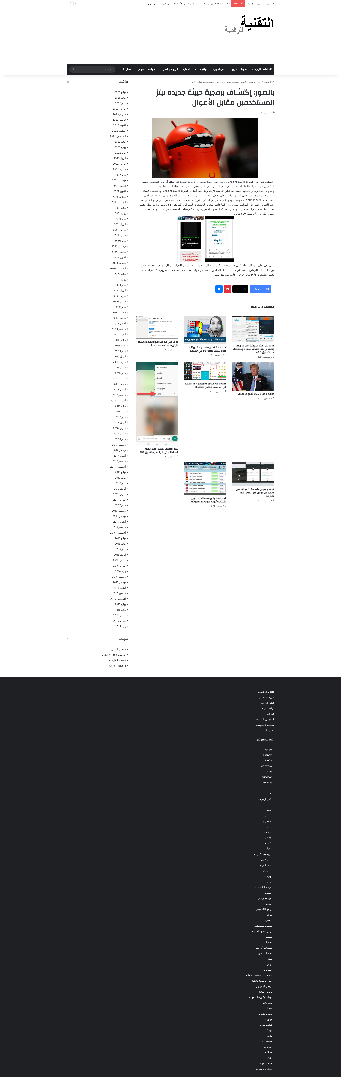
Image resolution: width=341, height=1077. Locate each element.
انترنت (269, 903)
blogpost (267, 755)
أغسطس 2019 (118, 334)
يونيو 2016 (120, 543)
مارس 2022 (119, 163)
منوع (269, 1057)
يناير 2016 (120, 571)
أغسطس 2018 (118, 400)
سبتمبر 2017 (119, 461)
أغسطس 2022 (118, 136)
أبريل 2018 (120, 422)
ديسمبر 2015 (119, 576)
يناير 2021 (120, 240)
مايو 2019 (120, 351)
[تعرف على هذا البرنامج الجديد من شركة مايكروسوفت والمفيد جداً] (157, 327)
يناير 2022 (120, 174)
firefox (268, 760)
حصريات (267, 969)
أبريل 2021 (120, 224)
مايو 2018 (120, 417)
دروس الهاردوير (264, 986)
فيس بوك (267, 1019)
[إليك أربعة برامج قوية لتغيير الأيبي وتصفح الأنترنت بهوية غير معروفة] (205, 478)
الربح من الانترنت (169, 69)
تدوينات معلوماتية (263, 925)
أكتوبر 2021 (119, 191)
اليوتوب (268, 892)
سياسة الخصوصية (145, 69)
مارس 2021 (119, 229)
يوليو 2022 (120, 141)
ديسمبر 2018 (119, 378)
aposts (268, 749)
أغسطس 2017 (118, 466)
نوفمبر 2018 (119, 384)
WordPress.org (117, 665)
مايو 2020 (120, 285)
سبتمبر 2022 (119, 130)
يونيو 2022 (120, 147)
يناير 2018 (120, 439)
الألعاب (268, 843)
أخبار (259, 81)
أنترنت (269, 810)
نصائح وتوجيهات (264, 1068)
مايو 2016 (120, 549)
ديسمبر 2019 (119, 312)
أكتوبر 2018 (119, 389)
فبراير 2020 (119, 301)
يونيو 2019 (120, 345)
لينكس (269, 1035)
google (268, 771)
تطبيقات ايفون (265, 953)
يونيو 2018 (120, 411)
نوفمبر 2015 (119, 582)
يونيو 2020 (120, 279)
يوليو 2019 (120, 340)
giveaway (266, 766)
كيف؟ (269, 1030)
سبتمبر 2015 (119, 593)
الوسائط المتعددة (263, 887)
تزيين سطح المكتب (262, 931)
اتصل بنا (127, 69)
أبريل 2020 (119, 290)
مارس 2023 (119, 108)
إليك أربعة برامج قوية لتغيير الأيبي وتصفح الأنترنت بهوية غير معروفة (208, 500)
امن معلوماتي (265, 898)
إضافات (268, 832)
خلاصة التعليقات (117, 660)
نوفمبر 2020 (119, 251)
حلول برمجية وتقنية (262, 980)
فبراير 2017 (119, 499)
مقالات (268, 1052)
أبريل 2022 (120, 158)
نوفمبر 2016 (119, 516)
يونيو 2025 (120, 97)
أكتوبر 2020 (119, 257)
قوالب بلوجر (265, 1024)
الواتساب (267, 881)
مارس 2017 (119, 494)
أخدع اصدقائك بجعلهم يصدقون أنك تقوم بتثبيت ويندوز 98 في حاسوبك (207, 349)
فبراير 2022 (119, 169)
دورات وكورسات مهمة (260, 997)
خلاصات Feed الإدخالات (113, 654)
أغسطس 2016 (118, 532)
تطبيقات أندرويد (239, 69)
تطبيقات (268, 942)
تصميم (269, 936)
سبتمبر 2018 (119, 395)
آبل (270, 788)
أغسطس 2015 (118, 598)
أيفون (269, 826)
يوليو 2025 (120, 92)
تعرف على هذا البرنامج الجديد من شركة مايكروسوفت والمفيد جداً (158, 344)
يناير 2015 (120, 626)
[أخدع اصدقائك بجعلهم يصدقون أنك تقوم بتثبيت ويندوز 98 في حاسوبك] (205, 330)
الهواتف (268, 876)
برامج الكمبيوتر (264, 909)
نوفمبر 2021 (119, 185)
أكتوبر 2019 (119, 323)
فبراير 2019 (119, 367)
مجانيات (268, 1046)
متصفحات (267, 1041)
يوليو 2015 (120, 604)
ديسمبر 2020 (119, 246)
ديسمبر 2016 (119, 510)
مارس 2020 (119, 296)
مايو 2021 (120, 218)
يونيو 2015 (120, 609)
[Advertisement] (135, 36)
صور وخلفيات (265, 1013)
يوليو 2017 (120, 472)
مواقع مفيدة (201, 69)
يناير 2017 (120, 505)
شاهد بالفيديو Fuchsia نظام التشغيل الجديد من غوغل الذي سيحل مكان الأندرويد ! (255, 492)
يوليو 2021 (120, 207)
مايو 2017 (120, 483)
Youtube (267, 782)
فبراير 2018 (119, 433)
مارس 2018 (119, 428)
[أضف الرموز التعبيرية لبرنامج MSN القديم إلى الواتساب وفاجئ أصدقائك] (205, 371)
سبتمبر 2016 (119, 527)
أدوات (269, 804)
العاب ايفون (266, 865)
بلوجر (269, 914)
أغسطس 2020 (118, 268)
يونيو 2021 (120, 213)
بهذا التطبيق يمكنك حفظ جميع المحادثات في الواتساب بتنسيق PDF (159, 451)
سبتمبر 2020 (119, 262)
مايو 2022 (120, 152)
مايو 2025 (120, 103)
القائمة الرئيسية (260, 69)
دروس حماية (265, 991)
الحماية (186, 69)
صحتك (269, 1008)
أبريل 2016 (120, 554)
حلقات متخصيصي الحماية (259, 975)
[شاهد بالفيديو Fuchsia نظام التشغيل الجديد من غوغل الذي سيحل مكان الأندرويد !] (253, 474)
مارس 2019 (119, 362)
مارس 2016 (119, 560)
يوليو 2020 (120, 273)
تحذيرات (268, 920)
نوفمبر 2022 (119, 119)
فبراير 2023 (119, 114)
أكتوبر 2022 (119, 125)
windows (267, 777)
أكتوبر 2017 (119, 455)
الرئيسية (267, 81)
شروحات (267, 1002)
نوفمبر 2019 (119, 318)
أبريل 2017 (120, 488)
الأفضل (268, 837)
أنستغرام (267, 821)
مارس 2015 (119, 615)
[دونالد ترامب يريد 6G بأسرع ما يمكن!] (253, 376)
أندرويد (268, 815)
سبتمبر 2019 (119, 329)
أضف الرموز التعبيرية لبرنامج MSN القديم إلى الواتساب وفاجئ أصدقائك (205, 385)
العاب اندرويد (219, 69)
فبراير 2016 (119, 565)
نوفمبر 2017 (119, 450)
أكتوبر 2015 (119, 587)
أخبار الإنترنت (265, 799)
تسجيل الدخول (118, 649)
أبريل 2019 (120, 356)
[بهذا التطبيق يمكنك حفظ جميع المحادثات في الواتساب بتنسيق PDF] (157, 404)
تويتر (269, 964)
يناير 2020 (120, 307)
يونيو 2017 (120, 477)
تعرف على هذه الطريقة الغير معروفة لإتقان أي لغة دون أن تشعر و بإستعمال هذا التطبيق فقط (253, 349)
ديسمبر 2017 (119, 444)
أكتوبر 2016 (119, 521)
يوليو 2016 (120, 538)
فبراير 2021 (119, 235)
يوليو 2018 (120, 406)
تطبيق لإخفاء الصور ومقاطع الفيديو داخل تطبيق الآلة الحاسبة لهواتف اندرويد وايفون (189, 3)
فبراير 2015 (119, 620)
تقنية (269, 958)
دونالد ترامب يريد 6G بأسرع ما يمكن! (256, 394)
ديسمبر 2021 (119, 180)
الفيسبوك (267, 870)
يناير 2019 (120, 373)
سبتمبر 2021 (119, 196)
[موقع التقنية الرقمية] (249, 25)
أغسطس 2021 (118, 202)
